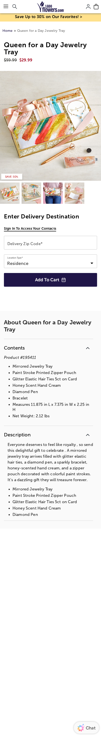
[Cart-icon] (96, 7)
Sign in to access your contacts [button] (30, 228)
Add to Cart (47, 279)
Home (7, 31)
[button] (48, 347)
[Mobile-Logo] (50, 6)
